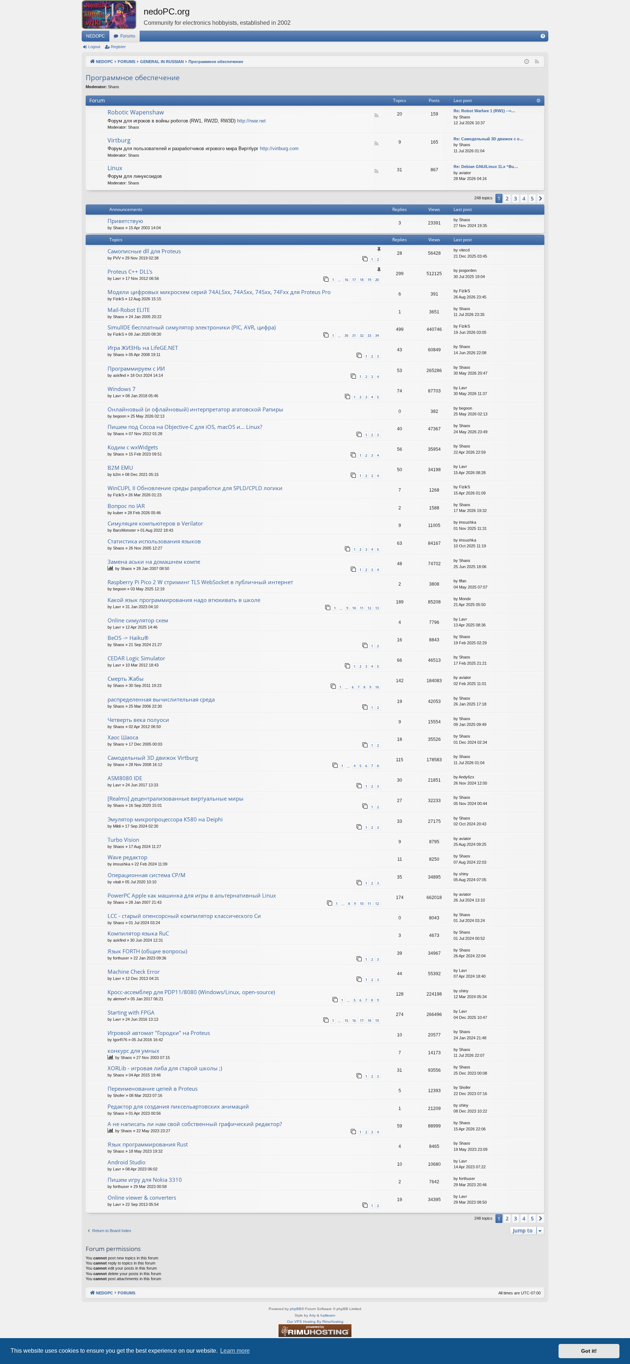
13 (377, 608)
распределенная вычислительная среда (161, 699)
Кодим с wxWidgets (133, 447)
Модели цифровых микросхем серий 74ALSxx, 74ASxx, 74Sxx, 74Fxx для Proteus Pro (219, 292)
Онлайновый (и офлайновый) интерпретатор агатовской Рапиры (195, 409)
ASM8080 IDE (125, 778)
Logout (94, 46)
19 (369, 279)
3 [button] (515, 198)
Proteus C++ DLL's (130, 271)
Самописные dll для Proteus (144, 251)
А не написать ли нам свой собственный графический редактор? (195, 1123)
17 (354, 279)
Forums (127, 36)
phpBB (296, 1309)
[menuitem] (542, 36)
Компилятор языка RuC (138, 933)
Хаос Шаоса (123, 737)
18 (361, 279)
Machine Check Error (134, 971)
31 (354, 335)
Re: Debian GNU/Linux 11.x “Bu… (486, 166)
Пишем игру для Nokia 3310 (145, 1179)
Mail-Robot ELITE (129, 309)
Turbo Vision (123, 839)
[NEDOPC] (113, 14)
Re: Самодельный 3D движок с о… (489, 139)
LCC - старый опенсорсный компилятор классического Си (184, 915)
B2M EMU (120, 467)
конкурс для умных (133, 1050)
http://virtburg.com (279, 148)
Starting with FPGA (131, 1012)
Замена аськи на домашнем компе (154, 561)
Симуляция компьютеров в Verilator (155, 523)
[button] (540, 198)
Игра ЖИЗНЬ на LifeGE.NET (143, 347)
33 (369, 335)
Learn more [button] (235, 1351)
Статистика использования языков (154, 541)
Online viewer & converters (142, 1197)
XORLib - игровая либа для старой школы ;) (165, 1068)
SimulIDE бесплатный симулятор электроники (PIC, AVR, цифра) (192, 327)
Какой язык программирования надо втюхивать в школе (184, 599)
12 (369, 608)
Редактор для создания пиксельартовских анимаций (178, 1106)
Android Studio (126, 1162)
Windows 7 (122, 388)
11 (361, 608)
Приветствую (125, 220)
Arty (312, 1315)
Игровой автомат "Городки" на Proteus (159, 1032)
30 (346, 335)
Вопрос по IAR (126, 505)
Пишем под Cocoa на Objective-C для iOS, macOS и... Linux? (185, 426)
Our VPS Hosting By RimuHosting (315, 1322)
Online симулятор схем (138, 620)
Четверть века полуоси (138, 719)
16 (346, 279)
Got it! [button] (589, 1351)
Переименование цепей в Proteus (153, 1088)
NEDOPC (95, 36)
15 (346, 1020)
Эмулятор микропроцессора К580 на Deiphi (165, 819)
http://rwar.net (251, 121)
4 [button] (523, 198)
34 (377, 335)
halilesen (327, 1315)
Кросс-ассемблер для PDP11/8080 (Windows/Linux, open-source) (191, 992)
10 (354, 608)
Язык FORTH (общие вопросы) (147, 951)
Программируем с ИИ (136, 368)
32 (361, 335)
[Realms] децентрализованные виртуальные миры (176, 798)
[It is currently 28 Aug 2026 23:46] (526, 62)
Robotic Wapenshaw (136, 112)
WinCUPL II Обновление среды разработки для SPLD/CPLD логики (195, 488)
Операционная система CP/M (147, 875)
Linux (115, 168)
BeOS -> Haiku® (128, 637)
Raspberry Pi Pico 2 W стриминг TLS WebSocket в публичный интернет (200, 582)
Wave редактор (127, 857)
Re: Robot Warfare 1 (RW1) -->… (484, 111)
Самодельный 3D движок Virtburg (153, 757)
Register (118, 46)
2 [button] (507, 198)
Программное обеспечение (133, 77)
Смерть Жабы (126, 678)
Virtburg (119, 140)
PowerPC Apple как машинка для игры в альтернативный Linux (192, 895)
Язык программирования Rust (148, 1144)
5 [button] (532, 198)
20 (377, 279)
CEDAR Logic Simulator (136, 658)
